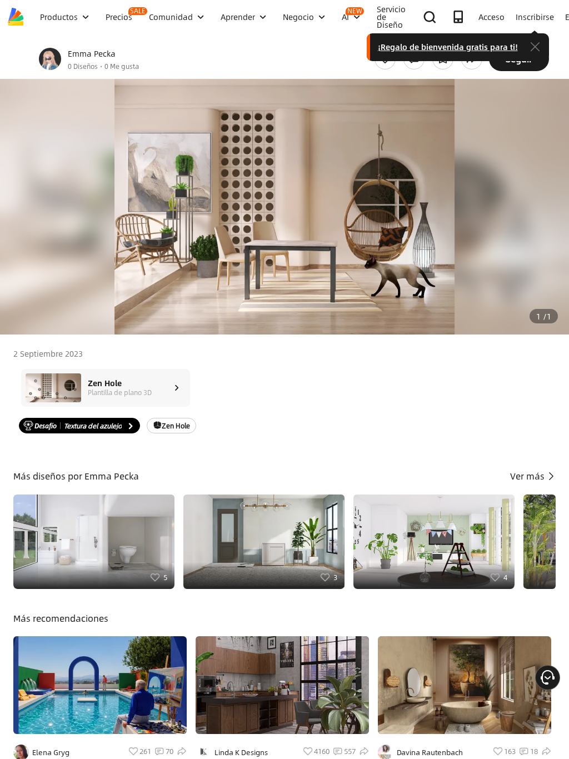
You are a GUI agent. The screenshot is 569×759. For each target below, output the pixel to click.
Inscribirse (535, 17)
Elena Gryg (50, 752)
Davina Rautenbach (430, 752)
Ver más (528, 476)
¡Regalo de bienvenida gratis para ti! (448, 46)
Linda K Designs (241, 752)
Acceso (491, 17)
